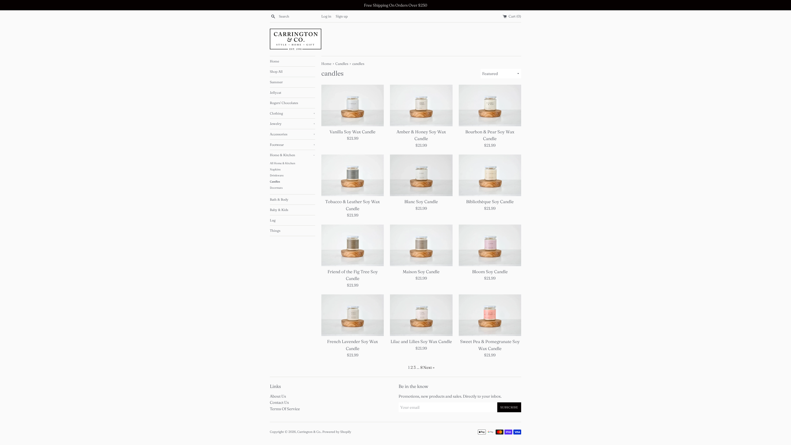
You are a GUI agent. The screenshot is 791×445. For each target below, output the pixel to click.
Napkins (275, 169)
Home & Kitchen (292, 155)
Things (275, 230)
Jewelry (292, 124)
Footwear (292, 145)
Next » (429, 367)
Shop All (276, 71)
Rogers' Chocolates (284, 103)
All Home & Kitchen (282, 163)
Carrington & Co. (309, 432)
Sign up (342, 16)
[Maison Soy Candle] (421, 245)
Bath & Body (279, 199)
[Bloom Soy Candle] (490, 245)
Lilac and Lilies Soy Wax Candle (421, 341)
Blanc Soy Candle (421, 201)
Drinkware (277, 175)
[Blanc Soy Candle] (421, 175)
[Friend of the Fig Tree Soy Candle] (352, 245)
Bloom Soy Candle (490, 271)
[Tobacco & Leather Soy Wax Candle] (352, 175)
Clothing (292, 113)
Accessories (292, 134)
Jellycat (275, 92)
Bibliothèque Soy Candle (490, 201)
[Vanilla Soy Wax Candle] (352, 105)
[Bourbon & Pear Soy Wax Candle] (490, 105)
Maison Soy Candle (421, 271)
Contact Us (279, 402)
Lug (273, 220)
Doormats (276, 187)
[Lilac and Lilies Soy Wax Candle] (421, 315)
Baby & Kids (279, 210)
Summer (276, 82)
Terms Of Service (285, 408)
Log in (326, 16)
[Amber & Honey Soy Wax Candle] (421, 105)
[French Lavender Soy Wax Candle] (352, 315)
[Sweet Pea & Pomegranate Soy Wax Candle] (490, 315)
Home (274, 61)
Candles (275, 181)
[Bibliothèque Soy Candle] (490, 175)
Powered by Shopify (336, 432)
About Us (278, 396)
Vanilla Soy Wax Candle (353, 131)
